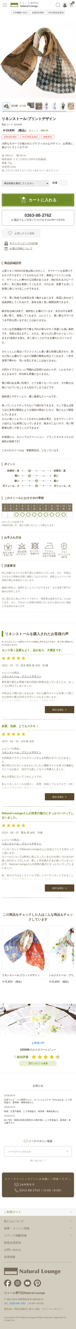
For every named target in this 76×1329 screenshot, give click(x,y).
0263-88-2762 (18, 1303)
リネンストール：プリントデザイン (21, 676)
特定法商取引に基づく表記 (27, 1309)
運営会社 (8, 1309)
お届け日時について (21, 248)
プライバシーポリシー (52, 1309)
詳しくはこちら (36, 1160)
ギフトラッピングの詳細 (24, 243)
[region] (38, 106)
